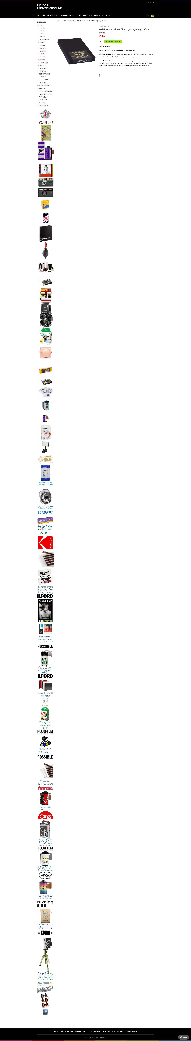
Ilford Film (43, 45)
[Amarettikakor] (45, 459)
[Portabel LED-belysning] (45, 447)
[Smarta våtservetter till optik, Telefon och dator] (45, 392)
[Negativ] (45, 777)
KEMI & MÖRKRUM (44, 85)
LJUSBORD (42, 77)
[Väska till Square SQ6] (45, 353)
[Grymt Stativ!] (45, 961)
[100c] (45, 558)
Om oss (107, 15)
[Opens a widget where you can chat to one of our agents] (183, 1037)
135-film (42, 34)
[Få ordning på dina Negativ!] (45, 233)
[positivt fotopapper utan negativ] (45, 281)
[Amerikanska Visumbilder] (45, 997)
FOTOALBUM (43, 97)
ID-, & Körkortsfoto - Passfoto (88, 15)
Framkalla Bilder (68, 15)
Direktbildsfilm (44, 39)
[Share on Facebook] (99, 76)
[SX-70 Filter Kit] (45, 748)
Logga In (151, 2)
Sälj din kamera (53, 15)
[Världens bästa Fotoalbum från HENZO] (45, 692)
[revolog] (45, 893)
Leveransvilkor (131, 1031)
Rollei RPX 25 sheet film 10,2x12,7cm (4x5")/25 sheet (90, 21)
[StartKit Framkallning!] (45, 267)
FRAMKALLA (43, 100)
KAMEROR (42, 88)
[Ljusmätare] (45, 501)
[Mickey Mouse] (45, 295)
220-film (42, 37)
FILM (40, 25)
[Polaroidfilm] (45, 168)
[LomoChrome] (45, 151)
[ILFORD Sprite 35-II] (45, 187)
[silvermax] (45, 865)
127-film (42, 57)
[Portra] (45, 533)
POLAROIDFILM (44, 80)
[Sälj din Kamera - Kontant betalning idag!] (45, 315)
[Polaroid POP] (45, 432)
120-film (42, 31)
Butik (43, 15)
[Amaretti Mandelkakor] (45, 131)
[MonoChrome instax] (45, 835)
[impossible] (45, 636)
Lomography (44, 62)
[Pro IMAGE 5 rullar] (45, 368)
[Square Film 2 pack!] (45, 336)
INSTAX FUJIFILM (44, 74)
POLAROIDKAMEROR (45, 91)
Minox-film (43, 65)
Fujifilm (42, 42)
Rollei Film (43, 51)
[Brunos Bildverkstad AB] (38, 15)
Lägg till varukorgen (113, 41)
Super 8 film (43, 68)
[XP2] (45, 583)
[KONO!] (45, 922)
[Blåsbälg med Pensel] (45, 250)
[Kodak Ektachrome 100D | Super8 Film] (45, 204)
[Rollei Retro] (45, 405)
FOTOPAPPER (43, 82)
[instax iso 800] (45, 720)
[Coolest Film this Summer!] (45, 218)
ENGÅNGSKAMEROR (45, 94)
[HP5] (45, 664)
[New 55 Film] (45, 611)
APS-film (42, 54)
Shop (58, 21)
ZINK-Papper (44, 71)
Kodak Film (43, 48)
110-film (42, 28)
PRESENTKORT (44, 105)
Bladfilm (42, 59)
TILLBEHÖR (42, 103)
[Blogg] (45, 1014)
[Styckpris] (45, 476)
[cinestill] (45, 805)
